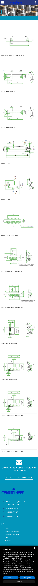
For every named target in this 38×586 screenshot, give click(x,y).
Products (6, 524)
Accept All (27, 578)
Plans (6, 537)
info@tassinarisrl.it (12, 508)
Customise (19, 582)
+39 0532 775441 (12, 516)
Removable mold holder (12, 534)
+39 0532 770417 (12, 512)
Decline (10, 578)
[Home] (16, 2)
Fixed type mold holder (12, 531)
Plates (7, 528)
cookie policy (17, 558)
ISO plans (8, 540)
